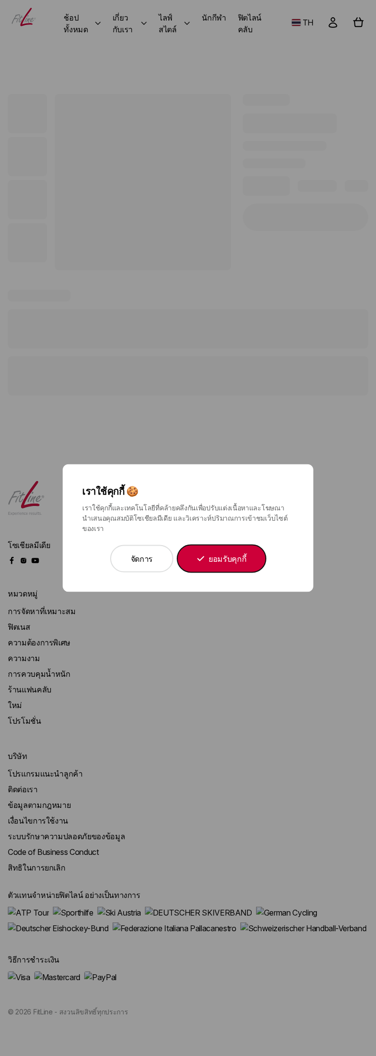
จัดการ (142, 559)
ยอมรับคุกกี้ (227, 559)
